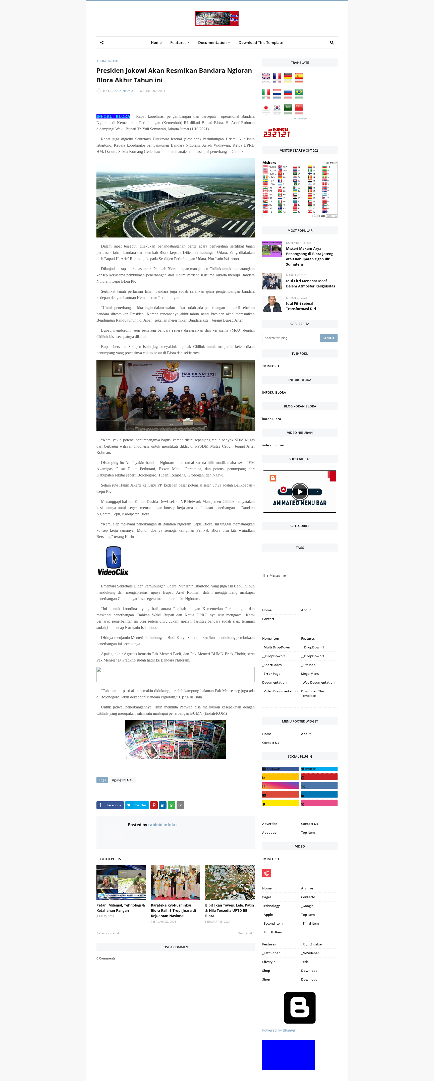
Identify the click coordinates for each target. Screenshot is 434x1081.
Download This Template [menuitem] (261, 42)
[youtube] (280, 794)
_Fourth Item (272, 932)
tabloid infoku (120, 91)
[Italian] (267, 97)
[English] (267, 81)
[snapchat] (280, 803)
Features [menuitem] (178, 42)
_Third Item (310, 923)
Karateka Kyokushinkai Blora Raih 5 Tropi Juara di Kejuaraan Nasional (173, 910)
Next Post (245, 933)
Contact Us (270, 742)
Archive (307, 888)
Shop (266, 970)
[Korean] (278, 113)
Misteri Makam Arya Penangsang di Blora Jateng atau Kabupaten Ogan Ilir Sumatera (309, 256)
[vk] (319, 785)
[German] (289, 81)
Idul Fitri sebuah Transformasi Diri (301, 306)
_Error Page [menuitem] (271, 673)
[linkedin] (319, 794)
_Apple (267, 914)
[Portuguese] (300, 97)
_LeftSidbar (271, 953)
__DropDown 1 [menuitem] (312, 647)
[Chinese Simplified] (300, 113)
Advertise (269, 823)
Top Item (308, 832)
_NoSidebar (310, 953)
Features (269, 944)
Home (267, 610)
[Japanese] (267, 113)
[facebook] (280, 769)
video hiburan (273, 445)
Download (309, 970)
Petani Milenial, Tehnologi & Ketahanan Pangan (120, 908)
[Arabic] (289, 113)
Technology (271, 906)
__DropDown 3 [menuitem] (312, 656)
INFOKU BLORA (274, 392)
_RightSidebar (312, 944)
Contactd (308, 897)
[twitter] (319, 769)
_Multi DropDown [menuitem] (276, 647)
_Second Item (272, 923)
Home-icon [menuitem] (270, 638)
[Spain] (300, 81)
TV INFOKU (270, 366)
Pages (266, 897)
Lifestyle (268, 961)
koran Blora (271, 418)
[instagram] (280, 708)
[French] (278, 81)
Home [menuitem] (156, 42)
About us (269, 832)
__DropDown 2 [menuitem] (273, 656)
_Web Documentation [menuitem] (318, 682)
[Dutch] (278, 97)
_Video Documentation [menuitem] (280, 691)
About (306, 610)
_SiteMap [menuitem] (308, 665)
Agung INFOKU (108, 61)
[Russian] (289, 97)
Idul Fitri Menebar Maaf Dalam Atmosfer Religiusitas (310, 283)
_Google (307, 906)
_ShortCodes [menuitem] (272, 665)
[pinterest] (319, 708)
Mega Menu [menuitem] (310, 673)
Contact (268, 619)
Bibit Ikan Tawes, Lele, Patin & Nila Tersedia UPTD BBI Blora (229, 910)
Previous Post (109, 933)
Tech (304, 961)
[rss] (280, 776)
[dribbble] (319, 803)
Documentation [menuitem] (212, 42)
